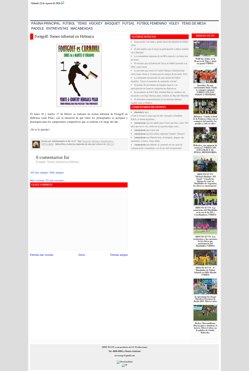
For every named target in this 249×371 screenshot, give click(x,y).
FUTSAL (128, 23)
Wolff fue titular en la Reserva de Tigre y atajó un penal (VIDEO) (205, 61)
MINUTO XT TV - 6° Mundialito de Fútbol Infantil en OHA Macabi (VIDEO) (205, 271)
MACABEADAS (82, 28)
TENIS (82, 23)
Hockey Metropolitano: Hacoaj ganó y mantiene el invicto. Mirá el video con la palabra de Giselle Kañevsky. (205, 328)
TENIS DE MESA (194, 23)
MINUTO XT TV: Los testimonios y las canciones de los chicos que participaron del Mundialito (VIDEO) (205, 241)
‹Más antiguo (56, 172)
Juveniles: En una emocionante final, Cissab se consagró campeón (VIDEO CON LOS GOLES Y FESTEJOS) (205, 90)
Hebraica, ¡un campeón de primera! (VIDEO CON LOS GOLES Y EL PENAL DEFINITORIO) (205, 149)
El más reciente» (55, 180)
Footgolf (86, 141)
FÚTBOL (69, 23)
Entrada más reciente (41, 254)
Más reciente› (38, 180)
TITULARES (47, 144)
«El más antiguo (39, 172)
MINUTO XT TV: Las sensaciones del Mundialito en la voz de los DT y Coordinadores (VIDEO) (205, 211)
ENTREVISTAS (57, 28)
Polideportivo (107, 141)
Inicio (82, 254)
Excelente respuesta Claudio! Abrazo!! (167, 133)
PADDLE (37, 28)
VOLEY (174, 23)
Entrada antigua (119, 254)
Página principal (45, 23)
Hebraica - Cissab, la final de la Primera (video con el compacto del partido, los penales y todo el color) (205, 120)
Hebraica (96, 141)
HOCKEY (96, 23)
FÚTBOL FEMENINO (152, 23)
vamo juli (154, 130)
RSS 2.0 (110, 144)
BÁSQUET (112, 23)
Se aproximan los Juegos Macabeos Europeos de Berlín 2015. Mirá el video (205, 299)
